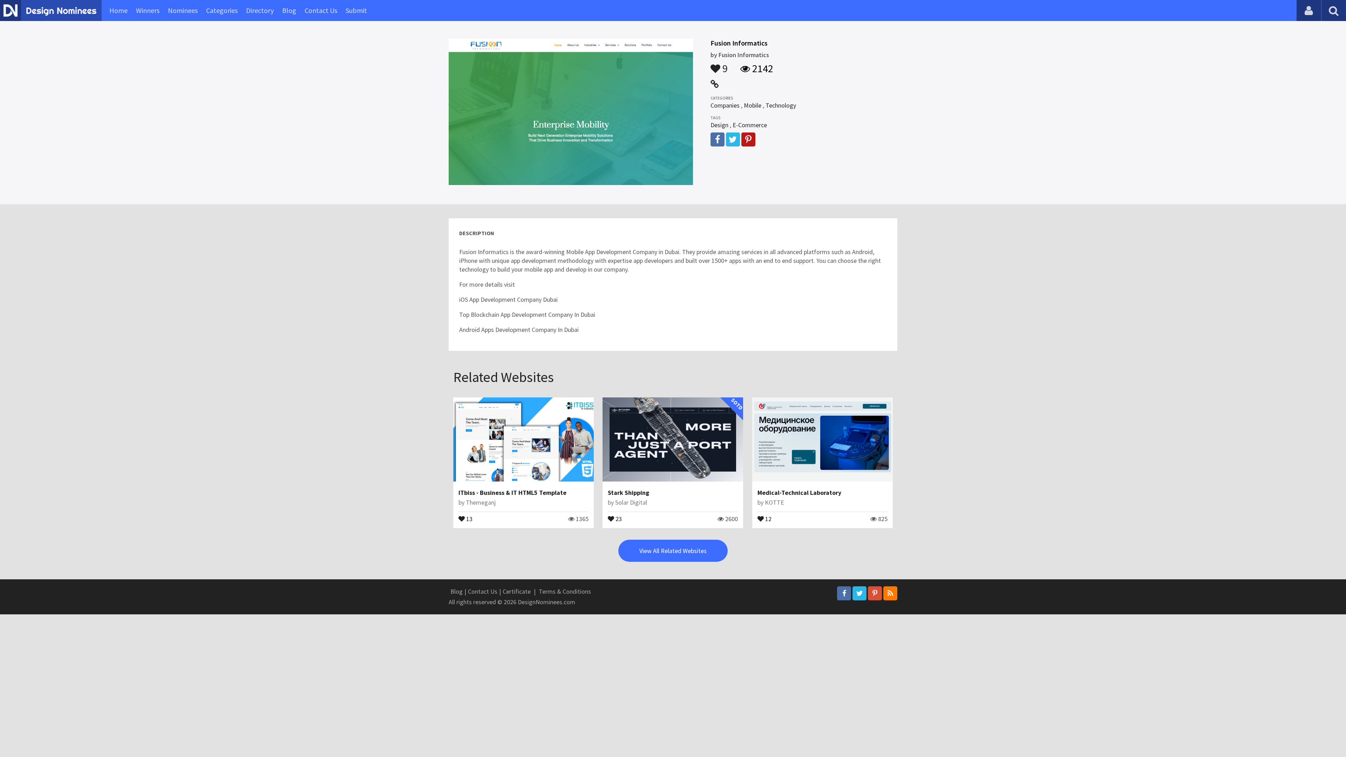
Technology (781, 105)
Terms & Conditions (565, 591)
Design (719, 125)
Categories (222, 10)
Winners (147, 10)
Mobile (752, 105)
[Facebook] (844, 593)
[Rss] (890, 593)
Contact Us (321, 10)
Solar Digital (631, 502)
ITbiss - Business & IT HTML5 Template (512, 493)
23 (618, 518)
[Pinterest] (875, 593)
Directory (260, 10)
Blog (289, 10)
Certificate (517, 591)
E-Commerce (750, 125)
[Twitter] (859, 593)
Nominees (183, 10)
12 (767, 518)
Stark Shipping (628, 493)
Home (118, 10)
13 (469, 518)
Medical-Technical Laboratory (799, 493)
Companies (725, 105)
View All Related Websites (673, 551)
